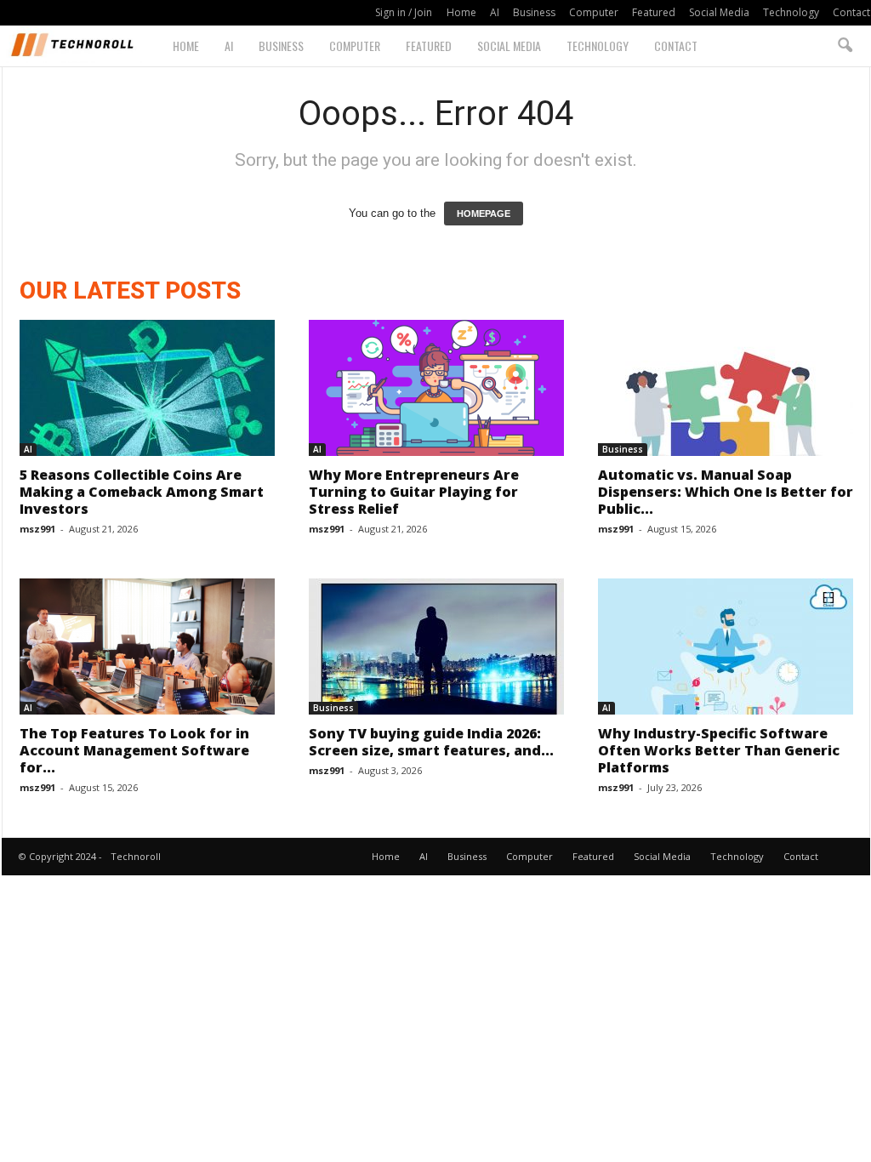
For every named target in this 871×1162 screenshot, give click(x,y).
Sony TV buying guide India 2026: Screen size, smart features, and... (431, 742)
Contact (851, 12)
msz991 (37, 528)
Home (461, 12)
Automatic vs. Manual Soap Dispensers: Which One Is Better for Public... (725, 491)
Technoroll (136, 856)
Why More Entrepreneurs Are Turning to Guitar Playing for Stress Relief (414, 491)
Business (534, 12)
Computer (593, 12)
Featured (653, 12)
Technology (791, 12)
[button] (844, 46)
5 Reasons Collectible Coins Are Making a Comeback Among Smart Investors (142, 491)
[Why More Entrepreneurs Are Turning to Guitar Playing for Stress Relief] (436, 388)
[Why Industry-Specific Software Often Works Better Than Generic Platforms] (725, 646)
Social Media (719, 12)
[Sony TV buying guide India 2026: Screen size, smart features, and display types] (436, 646)
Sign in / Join (403, 12)
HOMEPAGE (483, 213)
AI (494, 12)
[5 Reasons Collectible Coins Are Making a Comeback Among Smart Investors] (147, 388)
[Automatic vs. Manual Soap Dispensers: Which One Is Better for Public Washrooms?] (725, 388)
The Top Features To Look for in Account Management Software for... (134, 750)
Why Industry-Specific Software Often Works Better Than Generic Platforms (719, 750)
